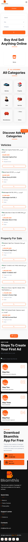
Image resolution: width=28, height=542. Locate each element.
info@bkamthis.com (6, 528)
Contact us (5, 517)
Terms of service (6, 503)
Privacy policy (5, 506)
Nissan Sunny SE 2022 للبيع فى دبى (12, 177)
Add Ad (14, 8)
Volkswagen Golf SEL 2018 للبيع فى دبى (14, 197)
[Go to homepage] (4, 2)
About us (4, 500)
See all (25, 130)
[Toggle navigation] (26, 2)
